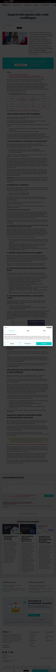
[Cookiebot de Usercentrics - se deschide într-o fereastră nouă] (47, 327)
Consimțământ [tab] (11, 330)
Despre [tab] (44, 330)
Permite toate (44, 343)
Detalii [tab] (28, 330)
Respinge (12, 343)
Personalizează (27, 343)
